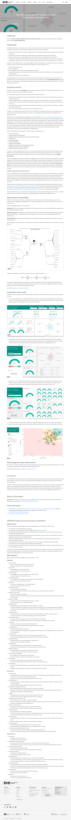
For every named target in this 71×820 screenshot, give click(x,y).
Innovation (23, 2)
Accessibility (19, 818)
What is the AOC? (7, 788)
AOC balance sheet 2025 (33, 793)
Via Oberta (18, 796)
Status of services (32, 788)
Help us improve (58, 793)
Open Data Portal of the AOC (41, 530)
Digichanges (57, 788)
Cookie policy (6, 818)
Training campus (45, 790)
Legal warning (12, 818)
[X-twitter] (4, 807)
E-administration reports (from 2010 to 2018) (18, 513)
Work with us (6, 790)
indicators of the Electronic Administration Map (52, 117)
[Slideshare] (13, 807)
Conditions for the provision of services (34, 791)
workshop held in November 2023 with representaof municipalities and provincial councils (26, 189)
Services (18, 2)
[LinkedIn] (7, 807)
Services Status (49, 2)
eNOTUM (18, 788)
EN (67, 2)
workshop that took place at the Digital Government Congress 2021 (21, 186)
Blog (43, 2)
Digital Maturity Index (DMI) (47, 788)
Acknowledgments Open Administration (27, 469)
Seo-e (39, 2)
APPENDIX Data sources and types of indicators (19, 288)
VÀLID (18, 793)
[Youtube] (10, 807)
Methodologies (15, 24)
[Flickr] (15, 807)
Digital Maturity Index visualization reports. (29, 501)
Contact (5, 793)
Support (35, 2)
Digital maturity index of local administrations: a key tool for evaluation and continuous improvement (33, 508)
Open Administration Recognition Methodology (19, 512)
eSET (17, 795)
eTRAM (18, 790)
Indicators (29, 2)
